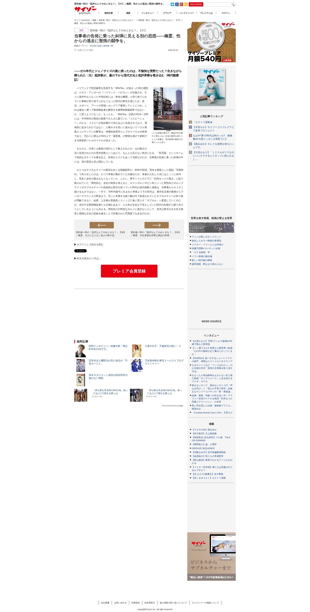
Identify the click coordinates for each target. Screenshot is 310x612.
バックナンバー (186, 13)
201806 (93, 46)
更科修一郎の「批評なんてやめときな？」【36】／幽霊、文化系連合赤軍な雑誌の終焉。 (156, 234)
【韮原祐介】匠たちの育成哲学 (207, 456)
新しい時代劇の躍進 (202, 260)
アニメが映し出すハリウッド (206, 236)
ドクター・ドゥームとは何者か (207, 244)
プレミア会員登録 (129, 271)
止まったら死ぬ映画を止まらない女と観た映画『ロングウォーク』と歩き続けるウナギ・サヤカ (212, 378)
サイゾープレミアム (85, 10)
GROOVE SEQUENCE (203, 448)
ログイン (82, 244)
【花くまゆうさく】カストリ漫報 (209, 478)
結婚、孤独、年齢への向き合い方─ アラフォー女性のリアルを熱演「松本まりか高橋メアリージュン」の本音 (212, 398)
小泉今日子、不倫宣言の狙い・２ (163, 346)
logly (181, 406)
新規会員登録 (196, 4)
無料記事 (108, 13)
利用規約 (135, 603)
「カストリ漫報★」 (204, 122)
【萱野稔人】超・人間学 (204, 444)
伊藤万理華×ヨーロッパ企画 (206, 248)
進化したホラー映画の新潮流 (206, 240)
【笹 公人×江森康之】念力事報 (207, 474)
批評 (100, 46)
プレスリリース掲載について (205, 603)
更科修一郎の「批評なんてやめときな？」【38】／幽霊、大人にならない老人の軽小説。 (101, 234)
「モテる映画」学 (201, 252)
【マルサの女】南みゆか (204, 429)
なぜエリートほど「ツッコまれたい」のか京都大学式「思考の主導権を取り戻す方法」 (212, 368)
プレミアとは (206, 13)
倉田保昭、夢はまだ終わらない (207, 264)
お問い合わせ (120, 603)
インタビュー (147, 13)
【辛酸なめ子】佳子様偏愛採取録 (209, 452)
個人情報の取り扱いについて (173, 603)
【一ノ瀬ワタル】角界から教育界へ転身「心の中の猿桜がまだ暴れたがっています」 (212, 351)
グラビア (167, 13)
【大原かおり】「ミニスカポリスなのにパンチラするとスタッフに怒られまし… (213, 155)
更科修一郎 (108, 46)
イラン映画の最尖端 (202, 256)
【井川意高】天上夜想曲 (204, 433)
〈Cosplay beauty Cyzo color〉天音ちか (212, 412)
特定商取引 (150, 603)
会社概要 (105, 603)
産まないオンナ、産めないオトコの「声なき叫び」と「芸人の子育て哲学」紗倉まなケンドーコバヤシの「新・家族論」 (212, 388)
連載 (128, 13)
